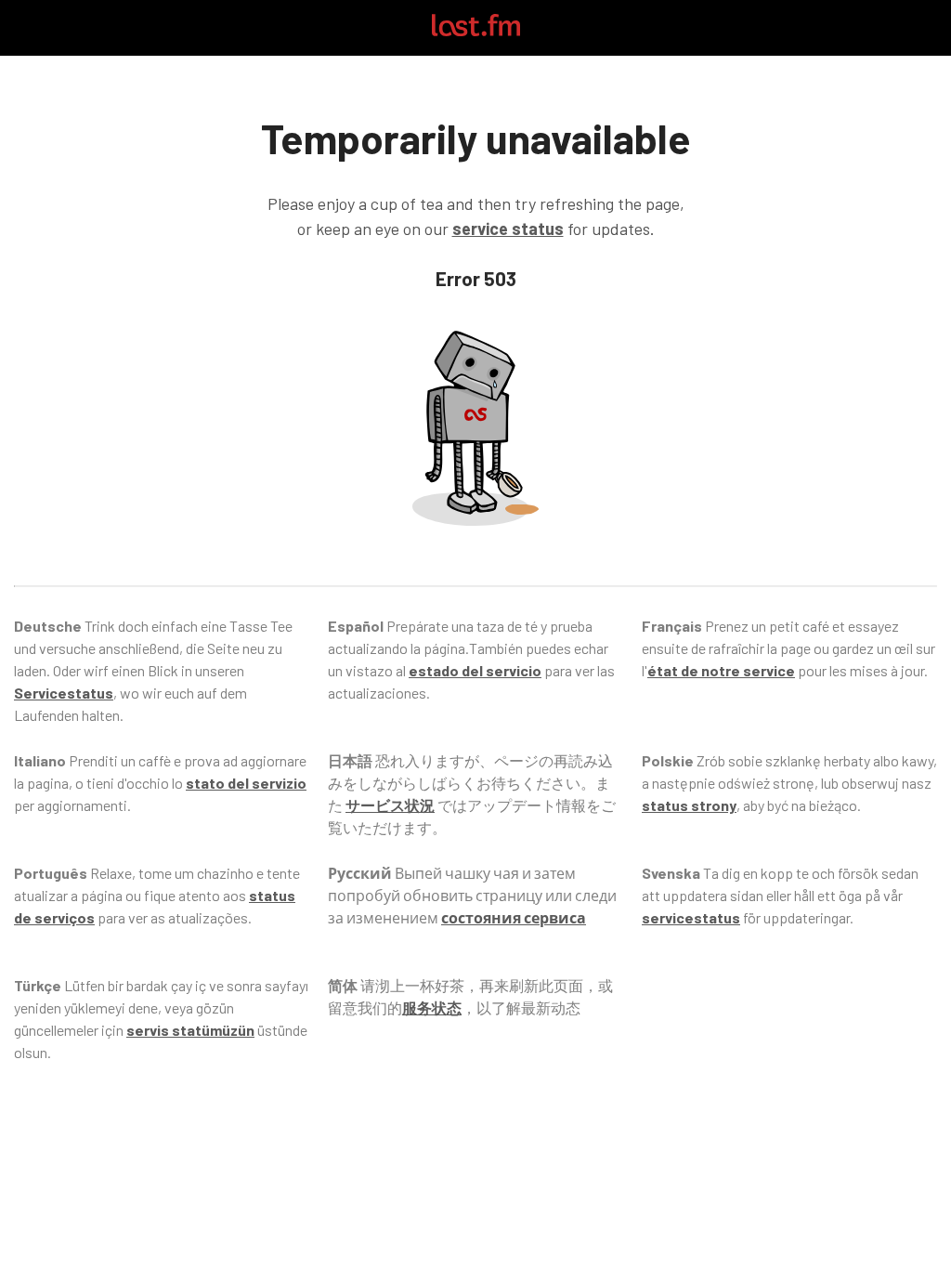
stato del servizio (246, 782)
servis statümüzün (190, 1030)
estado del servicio (475, 670)
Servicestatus (63, 692)
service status (508, 228)
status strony (689, 805)
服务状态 (432, 1007)
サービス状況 (390, 805)
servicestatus (691, 917)
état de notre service (721, 670)
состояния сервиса (513, 917)
